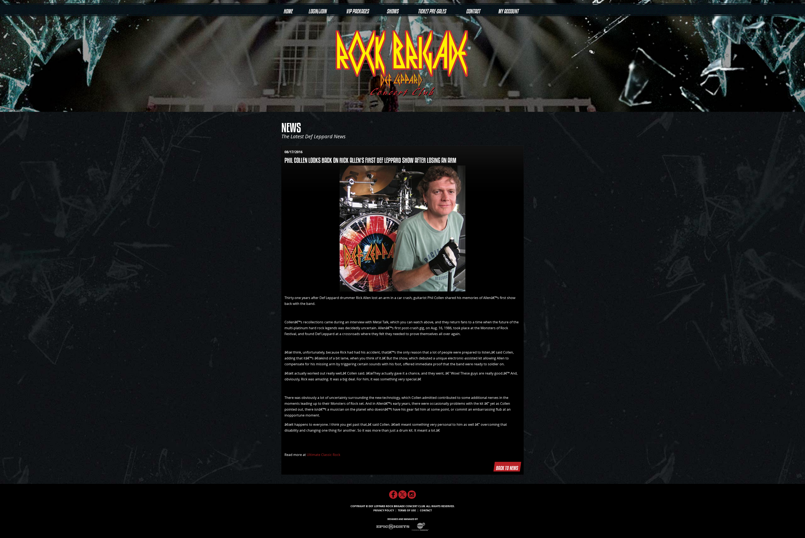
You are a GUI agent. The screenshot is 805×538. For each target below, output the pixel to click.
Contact (473, 10)
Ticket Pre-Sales (432, 10)
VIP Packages (357, 10)
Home (287, 10)
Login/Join (317, 10)
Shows (392, 10)
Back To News (507, 466)
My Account (508, 10)
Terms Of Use (407, 510)
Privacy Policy (383, 510)
